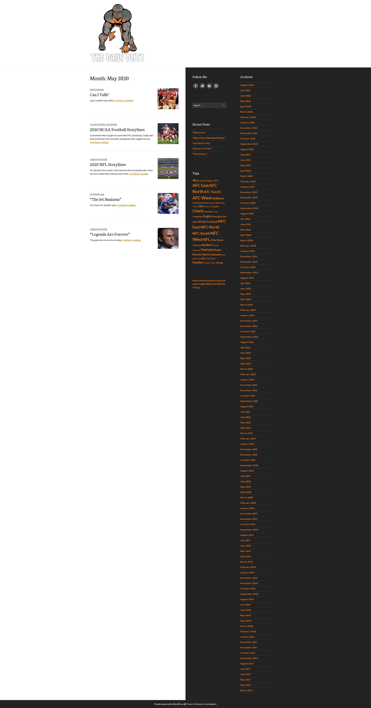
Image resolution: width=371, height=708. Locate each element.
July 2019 (245, 540)
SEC (204, 258)
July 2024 (245, 218)
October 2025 (247, 138)
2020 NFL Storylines (108, 164)
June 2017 (245, 674)
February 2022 (248, 374)
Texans (207, 263)
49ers (195, 180)
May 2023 (245, 293)
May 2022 (245, 358)
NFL (206, 239)
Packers (207, 245)
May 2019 (245, 551)
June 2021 (245, 417)
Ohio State (217, 240)
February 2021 (248, 438)
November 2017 (249, 647)
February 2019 (248, 567)
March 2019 (246, 561)
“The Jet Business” (105, 199)
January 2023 (247, 315)
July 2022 (245, 347)
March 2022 (246, 368)
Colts (216, 212)
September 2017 (249, 658)
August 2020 (247, 470)
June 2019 (245, 545)
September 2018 (249, 593)
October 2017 (247, 652)
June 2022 (245, 352)
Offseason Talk (97, 194)
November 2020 (249, 454)
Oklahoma (196, 245)
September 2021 (249, 401)
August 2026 (247, 85)
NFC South (201, 233)
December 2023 (248, 256)
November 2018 (249, 583)
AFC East (200, 185)
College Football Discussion (103, 124)
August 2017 (247, 663)
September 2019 (249, 529)
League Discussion (98, 159)
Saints (206, 254)
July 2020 (245, 476)
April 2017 (245, 685)
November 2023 (249, 261)
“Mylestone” (199, 132)
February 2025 (248, 181)
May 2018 (245, 615)
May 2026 (245, 101)
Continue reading (123, 100)
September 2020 (249, 465)
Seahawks (215, 254)
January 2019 (247, 572)
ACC (216, 180)
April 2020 (245, 492)
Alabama (218, 198)
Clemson (208, 211)
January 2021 (247, 443)
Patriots (207, 250)
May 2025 (245, 165)
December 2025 (248, 127)
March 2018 (246, 626)
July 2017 (245, 668)
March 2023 (246, 304)
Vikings (219, 262)
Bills (201, 206)
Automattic (211, 704)
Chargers (215, 206)
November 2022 (249, 326)
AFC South (212, 192)
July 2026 (245, 90)
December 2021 (248, 385)
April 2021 (245, 427)
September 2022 (249, 336)
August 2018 (247, 599)
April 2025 (245, 170)
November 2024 (249, 197)
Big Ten (218, 203)
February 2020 (248, 502)
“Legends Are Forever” (110, 234)
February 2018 (248, 631)
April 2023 (245, 299)
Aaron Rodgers (207, 181)
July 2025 (245, 154)
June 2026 (245, 95)
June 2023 (245, 288)
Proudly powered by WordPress (168, 704)
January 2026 (247, 122)
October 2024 (247, 202)
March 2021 (246, 433)
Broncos (207, 206)
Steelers (197, 262)
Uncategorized (97, 89)
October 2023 (247, 267)
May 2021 (245, 422)
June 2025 (245, 160)
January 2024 (247, 251)
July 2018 (245, 604)
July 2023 (245, 283)
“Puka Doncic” (199, 153)
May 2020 (245, 486)
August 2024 (247, 213)
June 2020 (245, 481)
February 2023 (248, 310)
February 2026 (248, 117)
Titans (213, 263)
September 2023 (249, 272)
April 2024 (245, 235)
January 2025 (247, 186)
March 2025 (246, 176)
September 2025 (249, 143)
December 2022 (248, 320)
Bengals (206, 203)
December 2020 (248, 449)
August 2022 (247, 342)
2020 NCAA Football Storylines (117, 129)
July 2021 (245, 411)
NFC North (210, 227)
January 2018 (247, 636)
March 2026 (246, 111)
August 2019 (247, 535)
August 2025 (247, 149)
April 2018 (245, 620)
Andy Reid (197, 203)
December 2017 (248, 642)
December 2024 (248, 192)
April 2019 (245, 556)
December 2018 (248, 577)
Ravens (197, 254)
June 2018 (245, 610)
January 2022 (247, 379)
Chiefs (198, 211)
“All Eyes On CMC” (202, 148)
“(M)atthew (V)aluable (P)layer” (209, 137)
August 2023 (247, 277)
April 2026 (245, 106)
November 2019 (249, 518)
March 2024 (246, 240)
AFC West (202, 197)
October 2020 (247, 460)
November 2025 (249, 133)
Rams (217, 249)
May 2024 (245, 229)
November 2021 (249, 390)
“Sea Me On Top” (201, 143)
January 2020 (247, 508)
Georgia (216, 216)
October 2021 (247, 395)
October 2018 (247, 588)
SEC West (211, 258)
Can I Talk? (99, 94)
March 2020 (246, 497)
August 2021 (247, 406)
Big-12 (212, 203)
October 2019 (247, 524)
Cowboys (197, 216)
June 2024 (245, 224)
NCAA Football (208, 221)
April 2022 (245, 363)
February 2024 (248, 245)
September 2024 (249, 208)
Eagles (207, 216)
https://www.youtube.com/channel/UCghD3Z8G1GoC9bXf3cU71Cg (208, 284)
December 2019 (248, 513)
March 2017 (246, 690)
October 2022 (247, 331)
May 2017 (245, 679)
